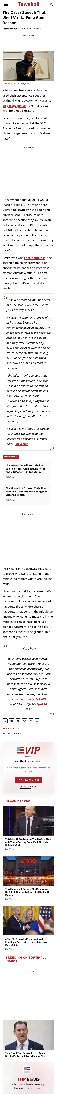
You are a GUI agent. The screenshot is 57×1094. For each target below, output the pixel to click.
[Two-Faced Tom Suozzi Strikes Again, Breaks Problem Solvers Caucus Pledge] (28, 1035)
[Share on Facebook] (18, 720)
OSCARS (6, 733)
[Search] (51, 4)
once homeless (34, 258)
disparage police (14, 106)
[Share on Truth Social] (11, 720)
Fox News (21, 444)
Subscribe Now (28, 786)
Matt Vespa (10, 849)
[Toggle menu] (6, 4)
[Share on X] (5, 720)
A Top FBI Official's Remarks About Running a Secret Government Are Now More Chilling (26, 942)
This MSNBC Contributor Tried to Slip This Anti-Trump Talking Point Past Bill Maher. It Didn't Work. (28, 842)
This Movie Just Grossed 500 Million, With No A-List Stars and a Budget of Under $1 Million (27, 892)
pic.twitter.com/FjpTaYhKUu (29, 699)
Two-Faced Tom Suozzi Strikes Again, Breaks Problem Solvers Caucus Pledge (26, 1055)
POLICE (17, 733)
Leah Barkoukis (11, 28)
